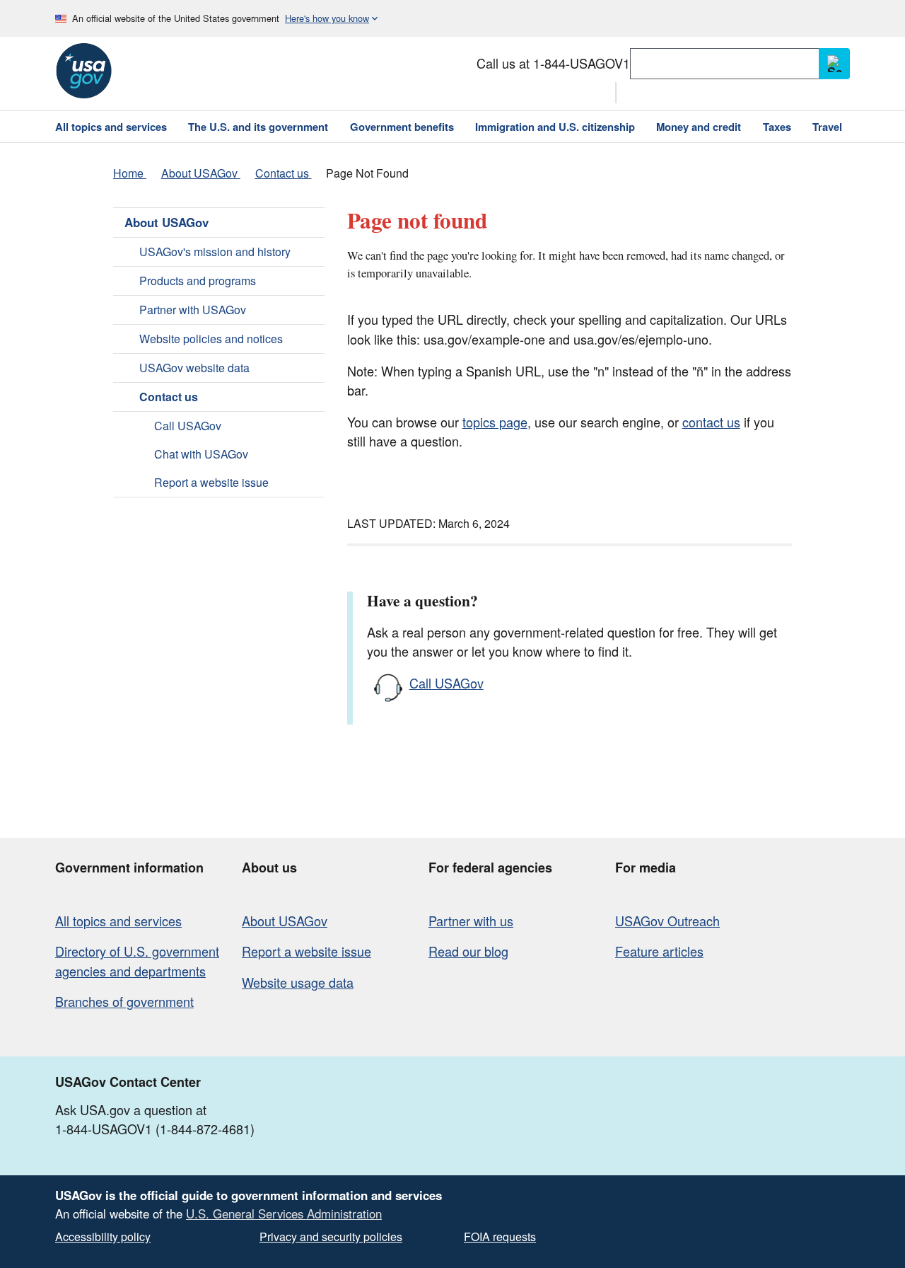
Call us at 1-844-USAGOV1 (553, 63)
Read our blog (468, 951)
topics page (494, 422)
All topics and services (118, 920)
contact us (711, 422)
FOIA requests (500, 1236)
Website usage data (298, 982)
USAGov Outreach (667, 920)
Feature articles (659, 951)
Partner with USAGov (192, 309)
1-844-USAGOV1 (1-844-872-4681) (155, 1128)
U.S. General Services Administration (284, 1213)
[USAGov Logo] (83, 70)
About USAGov (166, 222)
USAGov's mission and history (215, 251)
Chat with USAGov (201, 454)
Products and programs (197, 280)
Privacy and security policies (330, 1236)
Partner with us (470, 920)
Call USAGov (187, 425)
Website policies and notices (211, 338)
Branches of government (124, 1001)
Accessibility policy (103, 1236)
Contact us (168, 396)
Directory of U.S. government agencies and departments (137, 960)
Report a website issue (211, 482)
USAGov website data (194, 367)
